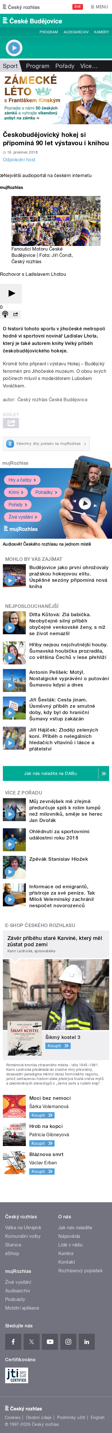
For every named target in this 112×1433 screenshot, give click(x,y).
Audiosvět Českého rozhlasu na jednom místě (47, 544)
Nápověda (69, 1236)
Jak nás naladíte (75, 1227)
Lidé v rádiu (70, 1245)
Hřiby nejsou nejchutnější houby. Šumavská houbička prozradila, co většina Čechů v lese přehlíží (68, 651)
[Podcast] (5, 315)
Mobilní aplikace (22, 1308)
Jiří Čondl (62, 255)
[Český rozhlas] (21, 7)
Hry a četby (20, 480)
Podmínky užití (71, 1417)
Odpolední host (19, 159)
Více (89, 66)
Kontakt (66, 1262)
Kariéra (65, 1253)
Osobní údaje (39, 1417)
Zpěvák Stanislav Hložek (58, 859)
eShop (12, 1253)
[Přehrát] (11, 294)
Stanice (13, 1245)
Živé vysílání (21, 517)
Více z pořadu (23, 793)
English (98, 1417)
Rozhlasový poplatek (80, 1270)
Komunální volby (22, 1236)
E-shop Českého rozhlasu (40, 925)
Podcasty (15, 1299)
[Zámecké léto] (56, 98)
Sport (10, 66)
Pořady (65, 66)
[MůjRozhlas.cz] (11, 188)
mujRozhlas (15, 463)
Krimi (14, 492)
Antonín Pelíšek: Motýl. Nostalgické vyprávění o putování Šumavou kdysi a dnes (69, 678)
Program (49, 32)
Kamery (101, 32)
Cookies (12, 1417)
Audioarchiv (76, 32)
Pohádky (44, 492)
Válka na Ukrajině (23, 1227)
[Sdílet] (15, 315)
